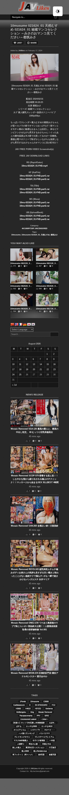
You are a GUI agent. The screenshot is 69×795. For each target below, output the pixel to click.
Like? (19, 43)
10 (13, 364)
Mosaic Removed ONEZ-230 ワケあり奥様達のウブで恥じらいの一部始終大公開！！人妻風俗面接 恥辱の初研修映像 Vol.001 (34, 626)
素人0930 (25, 751)
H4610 (27, 708)
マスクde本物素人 (21, 740)
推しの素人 (16, 747)
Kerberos (49, 708)
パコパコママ (44, 733)
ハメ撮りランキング (27, 733)
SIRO (47, 715)
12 (27, 364)
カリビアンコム (20, 730)
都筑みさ (54, 235)
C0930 (46, 701)
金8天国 (41, 754)
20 (34, 369)
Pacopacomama (26, 715)
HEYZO (38, 708)
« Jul (14, 385)
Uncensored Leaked (28, 719)
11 (20, 364)
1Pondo (23, 701)
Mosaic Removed (45, 712)
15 (48, 364)
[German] (25, 324)
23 (54, 369)
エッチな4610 (46, 726)
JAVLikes (34, 768)
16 (54, 364)
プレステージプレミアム (44, 737)
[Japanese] (29, 324)
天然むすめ (45, 235)
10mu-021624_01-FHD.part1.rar (35, 176)
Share (33, 43)
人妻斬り (20, 744)
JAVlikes (21, 50)
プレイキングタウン (22, 737)
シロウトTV (35, 730)
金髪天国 (52, 754)
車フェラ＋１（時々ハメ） (23, 754)
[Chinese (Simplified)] (12, 324)
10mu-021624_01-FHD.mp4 (34, 166)
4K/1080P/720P (28, 228)
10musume (16, 235)
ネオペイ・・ (49, 730)
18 (20, 369)
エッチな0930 (31, 726)
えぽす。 (52, 723)
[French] (21, 324)
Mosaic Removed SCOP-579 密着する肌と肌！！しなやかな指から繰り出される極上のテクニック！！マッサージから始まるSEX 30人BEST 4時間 (35, 479)
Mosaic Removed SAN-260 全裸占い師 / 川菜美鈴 (34, 526)
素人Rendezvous (40, 751)
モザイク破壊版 (39, 740)
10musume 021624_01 (31, 235)
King (32, 712)
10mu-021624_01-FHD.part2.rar (35, 179)
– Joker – (44, 719)
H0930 (18, 708)
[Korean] (33, 324)
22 (48, 369)
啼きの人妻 (33, 744)
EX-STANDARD (41, 705)
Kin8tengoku (21, 712)
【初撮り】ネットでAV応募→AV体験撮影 (28, 723)
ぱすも (19, 726)
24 (13, 374)
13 (34, 364)
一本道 (52, 740)
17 (13, 369)
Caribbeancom (19, 705)
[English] (16, 324)
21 (41, 369)
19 (27, 369)
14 (41, 364)
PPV (38, 715)
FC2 (53, 705)
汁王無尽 (52, 747)
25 (20, 374)
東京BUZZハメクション (35, 747)
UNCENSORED (41, 228)
